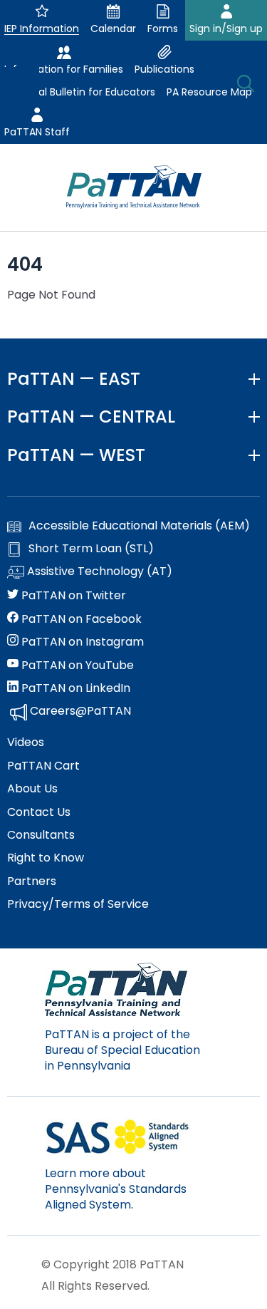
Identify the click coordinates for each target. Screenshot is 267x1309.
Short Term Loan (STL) (91, 549)
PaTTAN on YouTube (76, 665)
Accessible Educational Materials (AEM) (139, 526)
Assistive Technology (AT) (98, 571)
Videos (25, 742)
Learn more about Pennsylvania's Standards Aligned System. (116, 1189)
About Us (32, 789)
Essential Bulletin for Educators (79, 92)
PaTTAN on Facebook (80, 619)
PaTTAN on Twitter (72, 596)
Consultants (41, 835)
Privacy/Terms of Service (78, 904)
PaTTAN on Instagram (81, 642)
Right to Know (45, 858)
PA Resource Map (209, 92)
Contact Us (38, 812)
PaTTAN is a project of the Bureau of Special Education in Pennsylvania (122, 1050)
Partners (31, 881)
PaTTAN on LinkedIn (74, 688)
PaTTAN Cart (43, 766)
